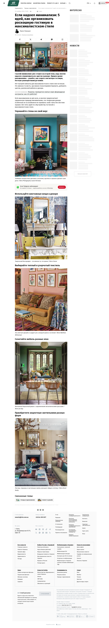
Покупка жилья (26, 3)
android (61, 616)
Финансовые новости (83, 552)
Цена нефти (80, 547)
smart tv (80, 616)
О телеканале (58, 524)
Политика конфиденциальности (74, 515)
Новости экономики (83, 545)
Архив (83, 528)
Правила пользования (61, 532)
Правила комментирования (73, 535)
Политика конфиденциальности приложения (74, 526)
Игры (83, 533)
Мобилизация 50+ (62, 551)
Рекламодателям (59, 529)
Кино (19, 570)
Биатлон (79, 579)
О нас (56, 514)
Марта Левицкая (25, 31)
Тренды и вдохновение (30, 8)
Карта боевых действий (44, 549)
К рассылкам (45, 593)
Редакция (57, 517)
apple (71, 616)
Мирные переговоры (43, 552)
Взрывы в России (42, 560)
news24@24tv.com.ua (21, 517)
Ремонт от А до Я (53, 3)
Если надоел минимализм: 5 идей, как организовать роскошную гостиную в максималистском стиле (52, 8)
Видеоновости (22, 554)
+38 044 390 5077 (41, 517)
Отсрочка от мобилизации (64, 558)
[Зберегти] (62, 39)
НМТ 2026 (40, 579)
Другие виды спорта (82, 581)
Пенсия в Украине (82, 560)
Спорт (79, 570)
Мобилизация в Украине (65, 545)
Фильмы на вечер (23, 577)
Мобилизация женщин (63, 553)
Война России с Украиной (45, 545)
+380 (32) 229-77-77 (66, 605)
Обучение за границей (43, 583)
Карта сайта (85, 531)
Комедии (20, 579)
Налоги (79, 558)
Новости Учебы (42, 570)
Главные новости (22, 547)
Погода (20, 558)
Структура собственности (86, 525)
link (36, 529)
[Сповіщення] (94, 3)
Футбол (79, 574)
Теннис (79, 577)
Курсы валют (80, 549)
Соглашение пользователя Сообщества (72, 531)
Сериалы (20, 581)
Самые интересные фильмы (25, 572)
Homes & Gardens (27, 35)
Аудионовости (22, 556)
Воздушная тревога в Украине (45, 554)
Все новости (22, 545)
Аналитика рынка (39, 3)
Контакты (84, 518)
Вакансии (84, 521)
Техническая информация (85, 515)
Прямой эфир (21, 552)
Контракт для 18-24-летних (64, 556)
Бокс (78, 572)
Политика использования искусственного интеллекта (73, 520)
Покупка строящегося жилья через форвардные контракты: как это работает (40, 93)
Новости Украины (23, 549)
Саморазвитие (41, 581)
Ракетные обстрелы (42, 547)
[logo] (13, 3)
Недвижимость (19, 8)
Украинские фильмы (23, 574)
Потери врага (41, 563)
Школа (39, 576)
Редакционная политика (59, 521)
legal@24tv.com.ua (76, 607)
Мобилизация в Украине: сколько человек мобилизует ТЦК (65, 562)
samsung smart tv (90, 616)
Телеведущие (58, 527)
